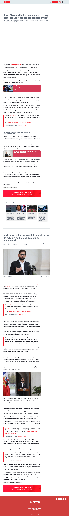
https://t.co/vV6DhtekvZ (32, 431)
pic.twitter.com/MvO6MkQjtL (25, 311)
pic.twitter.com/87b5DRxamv (25, 122)
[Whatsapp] (42, 56)
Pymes (11, 187)
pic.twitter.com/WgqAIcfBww (11, 433)
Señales (54, 2)
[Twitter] (46, 56)
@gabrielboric (13, 115)
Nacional (38, 2)
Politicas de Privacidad (34, 512)
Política (47, 2)
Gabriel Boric (6, 187)
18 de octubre (12, 482)
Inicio (4, 9)
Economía (43, 2)
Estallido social (18, 482)
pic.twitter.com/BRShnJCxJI (23, 458)
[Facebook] (44, 56)
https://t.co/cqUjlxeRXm (13, 122)
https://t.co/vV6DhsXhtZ (13, 311)
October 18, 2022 (22, 314)
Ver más (15, 89)
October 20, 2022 (22, 125)
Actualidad (8, 9)
